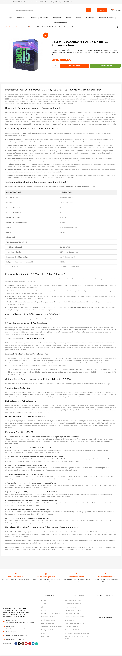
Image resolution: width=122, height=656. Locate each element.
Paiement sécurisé (47, 623)
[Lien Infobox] (46, 577)
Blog (43, 607)
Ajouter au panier (74, 65)
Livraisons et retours (48, 620)
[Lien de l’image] (105, 627)
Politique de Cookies (48, 630)
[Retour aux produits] (117, 27)
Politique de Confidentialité (50, 613)
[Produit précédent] (115, 27)
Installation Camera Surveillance (75, 617)
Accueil (4, 27)
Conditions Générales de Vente (51, 626)
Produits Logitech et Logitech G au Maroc (76, 637)
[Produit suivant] (119, 27)
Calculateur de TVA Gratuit (73, 630)
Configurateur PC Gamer (73, 610)
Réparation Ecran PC (71, 607)
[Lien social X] (19, 643)
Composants (13, 27)
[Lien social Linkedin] (33, 643)
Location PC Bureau (71, 626)
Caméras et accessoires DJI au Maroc (77, 633)
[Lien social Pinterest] (29, 643)
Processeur (23, 27)
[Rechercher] (88, 10)
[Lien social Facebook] (15, 643)
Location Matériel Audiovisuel (75, 623)
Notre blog (101, 10)
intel (31, 27)
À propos (44, 604)
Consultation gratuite (72, 613)
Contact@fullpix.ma (11, 631)
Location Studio (70, 620)
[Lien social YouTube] (26, 643)
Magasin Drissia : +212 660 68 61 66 (15, 639)
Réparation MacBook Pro (73, 604)
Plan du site (45, 636)
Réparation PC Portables (73, 600)
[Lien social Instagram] (22, 643)
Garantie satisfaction (48, 617)
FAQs (43, 633)
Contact (44, 610)
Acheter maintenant (105, 65)
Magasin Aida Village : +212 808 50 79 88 (17, 635)
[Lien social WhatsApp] (36, 643)
